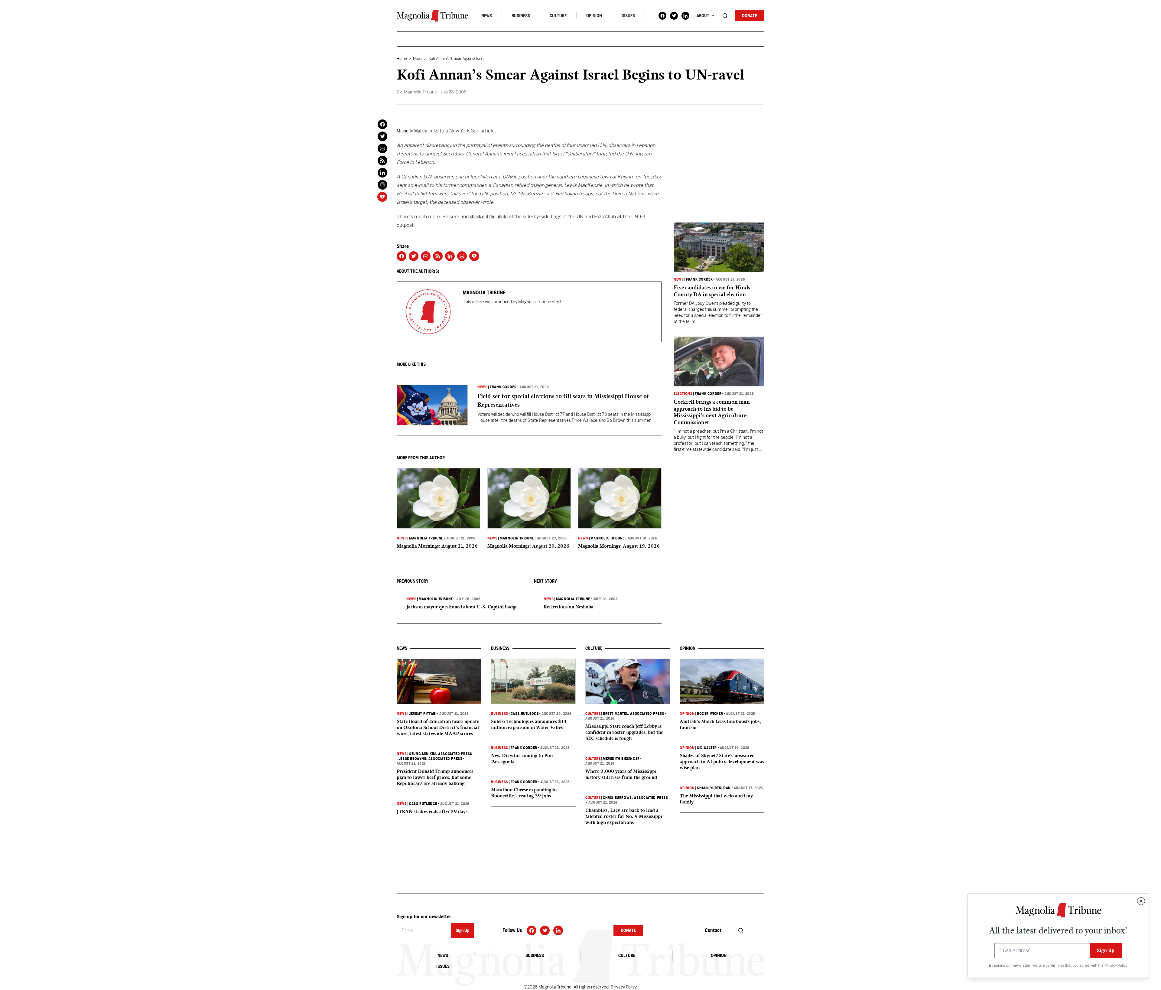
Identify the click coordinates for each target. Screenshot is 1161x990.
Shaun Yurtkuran (714, 788)
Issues (628, 15)
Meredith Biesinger (621, 759)
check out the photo (489, 217)
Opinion (594, 15)
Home (402, 59)
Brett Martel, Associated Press (633, 714)
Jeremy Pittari (422, 714)
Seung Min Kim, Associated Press (440, 754)
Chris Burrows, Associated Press (635, 798)
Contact (713, 930)
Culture (558, 15)
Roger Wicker (710, 714)
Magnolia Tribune (426, 538)
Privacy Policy (1115, 965)
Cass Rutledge (423, 804)
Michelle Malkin (412, 131)
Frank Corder (503, 387)
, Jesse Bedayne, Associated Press (429, 759)
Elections (683, 394)
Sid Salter (707, 748)
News (486, 15)
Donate (749, 15)
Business (521, 15)
